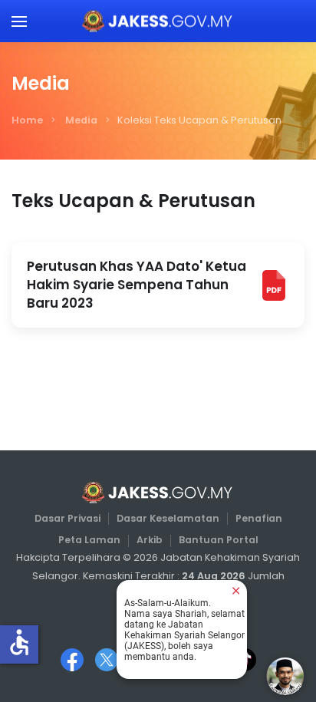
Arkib (150, 539)
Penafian (258, 518)
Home (27, 120)
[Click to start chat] (285, 676)
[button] (19, 21)
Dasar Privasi (67, 518)
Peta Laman (89, 539)
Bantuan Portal (218, 539)
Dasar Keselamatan (168, 518)
